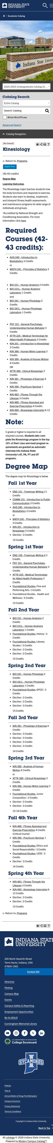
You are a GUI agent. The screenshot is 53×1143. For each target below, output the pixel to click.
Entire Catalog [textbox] (11, 103)
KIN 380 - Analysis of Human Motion (29, 359)
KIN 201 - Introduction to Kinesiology (29, 343)
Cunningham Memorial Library (21, 1023)
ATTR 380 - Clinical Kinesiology (26, 371)
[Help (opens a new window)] (48, 144)
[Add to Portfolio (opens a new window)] (37, 144)
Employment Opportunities (19, 1011)
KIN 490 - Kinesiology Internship (27, 410)
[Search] (47, 110)
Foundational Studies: (24, 586)
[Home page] (4, 16)
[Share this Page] (41, 144)
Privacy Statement (12, 1106)
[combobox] (26, 86)
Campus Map (12, 993)
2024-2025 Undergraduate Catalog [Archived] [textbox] (27, 86)
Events (8, 999)
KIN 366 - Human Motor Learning (28, 351)
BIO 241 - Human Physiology (25, 300)
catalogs (10, 1137)
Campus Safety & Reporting (19, 1005)
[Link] (10, 168)
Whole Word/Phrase (17, 117)
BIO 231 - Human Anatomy (24, 284)
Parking (9, 987)
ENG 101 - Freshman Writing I (29, 491)
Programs (22, 160)
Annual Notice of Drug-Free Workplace (21, 1096)
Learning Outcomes (13, 183)
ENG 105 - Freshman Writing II (29, 555)
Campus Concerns (12, 1101)
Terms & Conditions (13, 1111)
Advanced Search (12, 125)
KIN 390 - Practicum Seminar (25, 386)
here (23, 220)
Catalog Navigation (16, 133)
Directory (9, 981)
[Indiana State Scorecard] (21, 1041)
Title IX (7, 1090)
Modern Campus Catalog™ (33, 1141)
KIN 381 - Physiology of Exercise (27, 378)
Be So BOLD (11, 1017)
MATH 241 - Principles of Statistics (28, 269)
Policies (8, 1085)
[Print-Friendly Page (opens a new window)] (44, 144)
